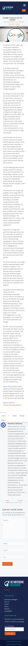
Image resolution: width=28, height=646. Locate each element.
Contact (6, 604)
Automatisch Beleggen (10, 599)
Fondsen (18, 24)
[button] (3, 416)
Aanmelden (10, 633)
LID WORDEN (8, 611)
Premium (7, 609)
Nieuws (6, 606)
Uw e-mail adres (9, 626)
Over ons (7, 602)
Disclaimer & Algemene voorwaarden (14, 644)
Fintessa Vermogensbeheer (12, 405)
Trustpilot (7, 590)
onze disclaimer (9, 398)
